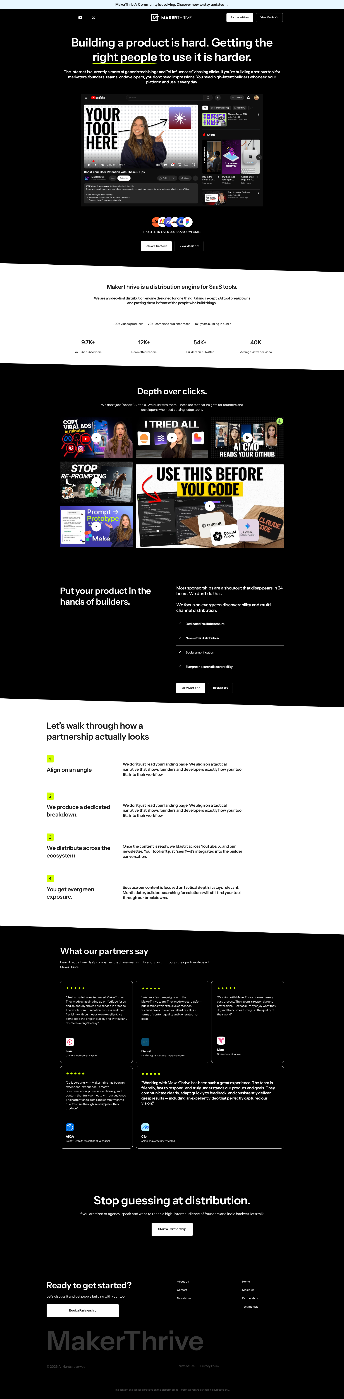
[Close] (194, 672)
